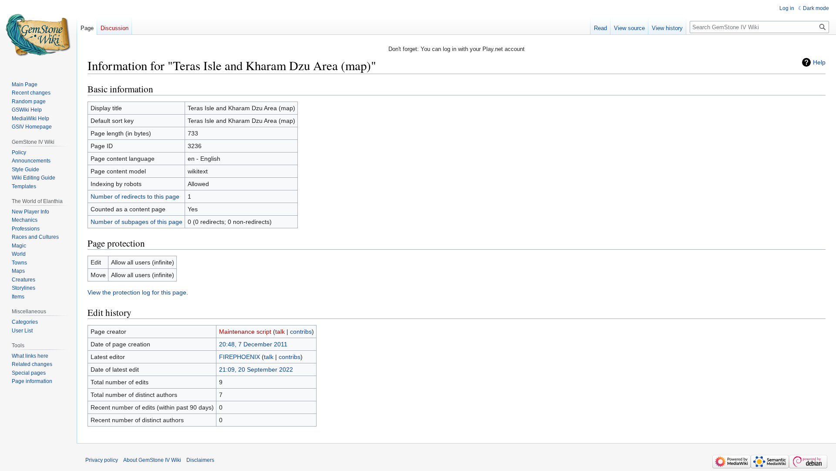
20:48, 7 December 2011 (253, 344)
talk (280, 331)
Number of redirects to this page (135, 196)
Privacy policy (101, 460)
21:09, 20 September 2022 (256, 369)
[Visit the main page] (38, 35)
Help (819, 62)
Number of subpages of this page (136, 221)
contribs (301, 331)
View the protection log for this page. (138, 292)
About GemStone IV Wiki (152, 460)
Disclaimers (200, 460)
